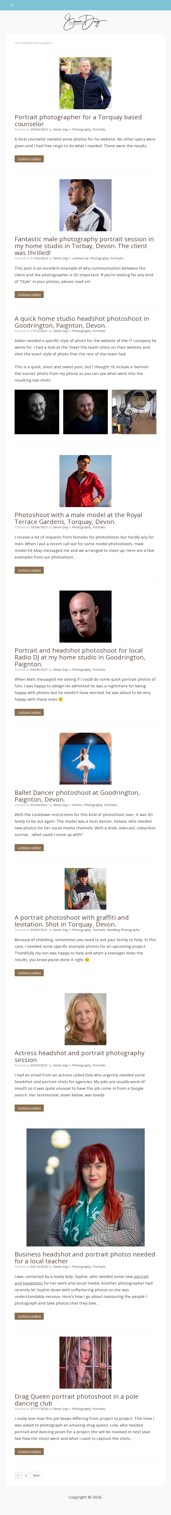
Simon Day (60, 129)
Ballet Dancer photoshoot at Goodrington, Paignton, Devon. (77, 796)
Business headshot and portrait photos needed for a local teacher (85, 1257)
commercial (80, 258)
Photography (81, 129)
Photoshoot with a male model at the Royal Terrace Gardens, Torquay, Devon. (78, 518)
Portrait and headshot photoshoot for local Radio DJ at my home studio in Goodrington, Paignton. (80, 657)
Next (36, 1475)
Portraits (99, 129)
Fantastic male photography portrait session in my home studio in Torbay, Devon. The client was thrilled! (84, 246)
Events (77, 805)
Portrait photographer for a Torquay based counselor (78, 120)
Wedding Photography (123, 930)
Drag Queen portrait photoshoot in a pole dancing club (76, 1399)
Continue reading (29, 159)
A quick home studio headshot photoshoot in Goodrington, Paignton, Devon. (82, 322)
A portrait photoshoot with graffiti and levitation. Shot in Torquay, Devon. (72, 920)
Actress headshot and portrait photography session (80, 1056)
